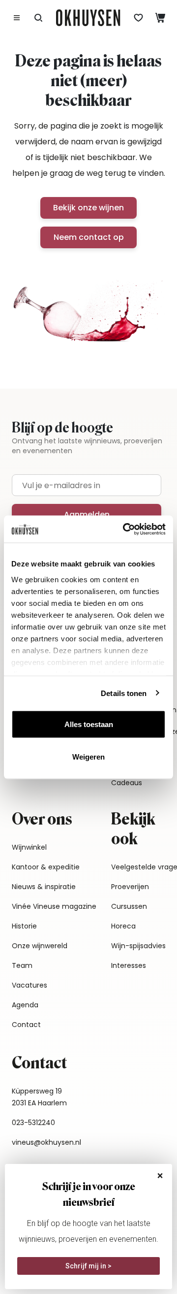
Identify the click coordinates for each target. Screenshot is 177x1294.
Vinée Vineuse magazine (54, 906)
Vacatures (29, 985)
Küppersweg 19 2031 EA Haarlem (39, 1097)
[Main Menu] (17, 18)
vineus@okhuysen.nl (46, 1142)
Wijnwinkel (29, 847)
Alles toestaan (88, 724)
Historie (24, 926)
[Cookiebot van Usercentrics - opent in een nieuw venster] (125, 529)
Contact (26, 1024)
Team (22, 965)
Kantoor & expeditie (46, 867)
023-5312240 (33, 1123)
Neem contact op (89, 237)
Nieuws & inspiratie (44, 887)
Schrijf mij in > (88, 1266)
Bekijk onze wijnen (88, 207)
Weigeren (88, 756)
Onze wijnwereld (39, 946)
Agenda (25, 1005)
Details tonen (124, 693)
